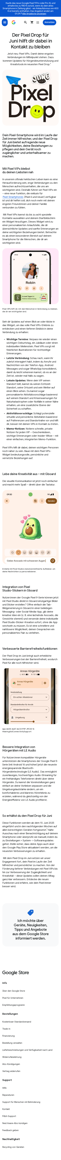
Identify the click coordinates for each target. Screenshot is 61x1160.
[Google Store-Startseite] (13, 22)
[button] (25, 22)
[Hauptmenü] (5, 22)
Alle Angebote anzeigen (34, 13)
